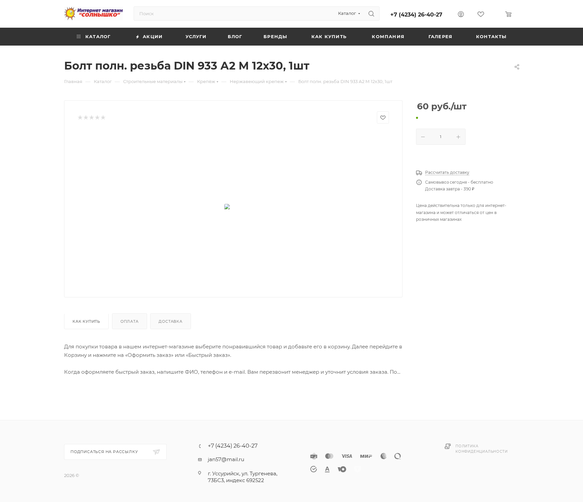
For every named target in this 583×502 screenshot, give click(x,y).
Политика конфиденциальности (481, 449)
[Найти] (371, 13)
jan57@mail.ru (226, 459)
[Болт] (233, 208)
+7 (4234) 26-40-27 (416, 14)
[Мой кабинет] (461, 15)
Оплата (129, 321)
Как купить (86, 321)
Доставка (170, 321)
